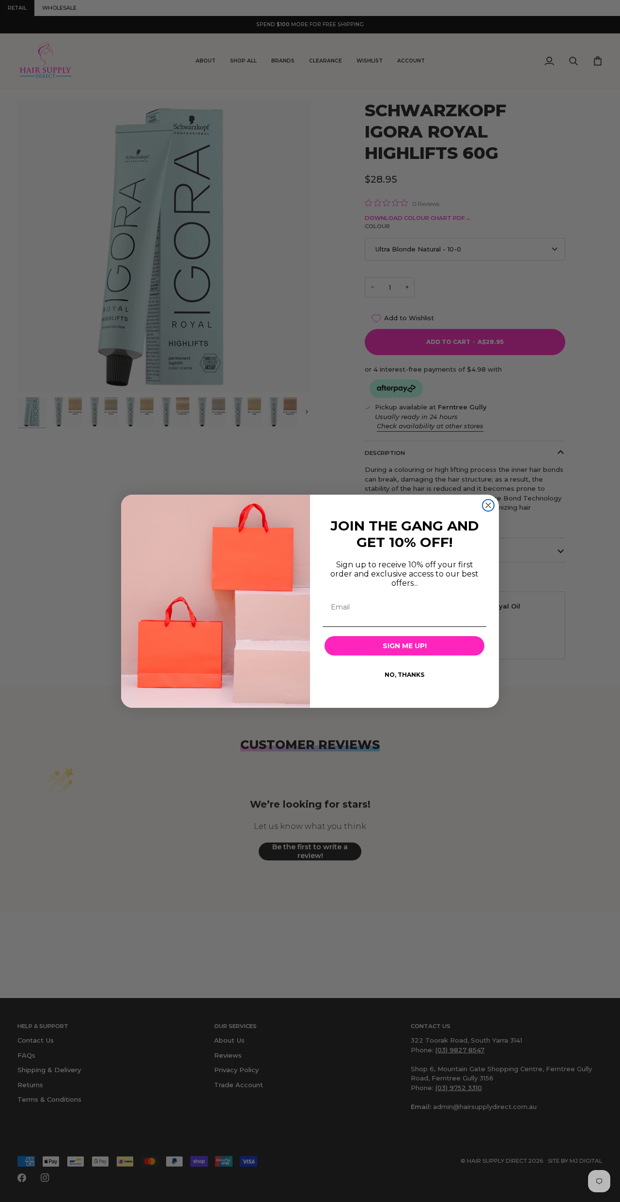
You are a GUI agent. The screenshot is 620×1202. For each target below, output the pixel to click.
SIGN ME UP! (405, 645)
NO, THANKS (404, 674)
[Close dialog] (488, 505)
